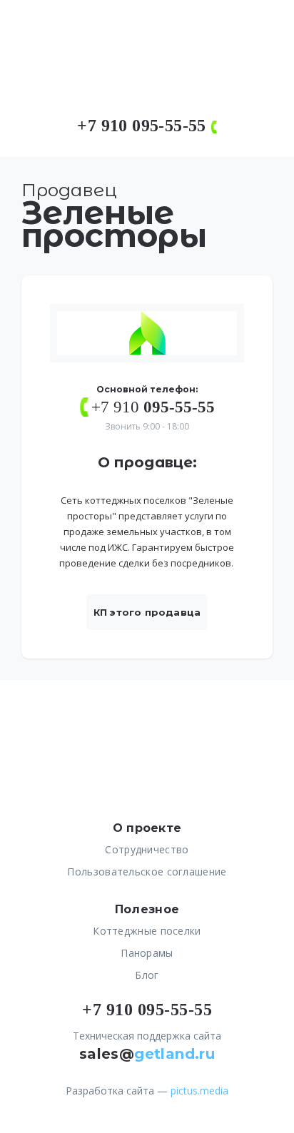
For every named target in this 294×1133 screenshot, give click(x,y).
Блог (146, 975)
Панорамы (147, 953)
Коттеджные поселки (147, 931)
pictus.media (199, 1090)
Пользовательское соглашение (146, 871)
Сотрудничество (146, 849)
